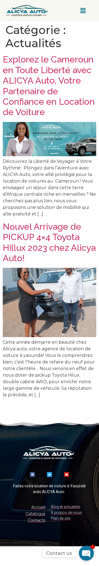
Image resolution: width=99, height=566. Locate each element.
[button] (83, 10)
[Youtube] (66, 474)
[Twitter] (49, 474)
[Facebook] (32, 474)
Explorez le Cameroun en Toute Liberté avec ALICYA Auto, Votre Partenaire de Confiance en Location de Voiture (49, 85)
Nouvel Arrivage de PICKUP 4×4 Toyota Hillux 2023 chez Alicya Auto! (49, 242)
